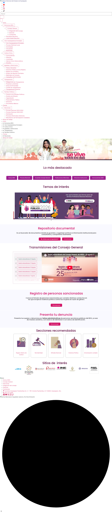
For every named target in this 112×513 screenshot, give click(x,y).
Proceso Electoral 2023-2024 (14, 110)
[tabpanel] (70, 267)
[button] (15, 205)
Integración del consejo (10, 385)
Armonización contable (90, 353)
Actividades (9, 47)
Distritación (9, 114)
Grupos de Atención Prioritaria (15, 73)
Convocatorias (10, 55)
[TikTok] (4, 11)
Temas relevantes (11, 68)
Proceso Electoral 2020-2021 (14, 112)
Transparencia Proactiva (13, 89)
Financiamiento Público (12, 100)
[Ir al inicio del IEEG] (13, 1)
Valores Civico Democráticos (14, 61)
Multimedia (9, 50)
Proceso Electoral (25, 178)
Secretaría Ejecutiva (12, 36)
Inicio (4, 22)
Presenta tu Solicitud (12, 84)
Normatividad (39, 353)
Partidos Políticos (9, 92)
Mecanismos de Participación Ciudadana (18, 117)
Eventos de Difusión (12, 96)
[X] (3, 7)
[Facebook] (4, 3)
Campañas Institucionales (13, 77)
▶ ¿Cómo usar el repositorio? (49, 239)
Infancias (8, 57)
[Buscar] (2, 17)
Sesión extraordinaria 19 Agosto (27, 263)
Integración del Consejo (16, 31)
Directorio (9, 101)
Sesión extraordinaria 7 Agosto (26, 275)
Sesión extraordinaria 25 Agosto (27, 259)
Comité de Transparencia (13, 87)
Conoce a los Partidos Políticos (15, 94)
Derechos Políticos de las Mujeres (16, 69)
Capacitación (10, 98)
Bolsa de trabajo (7, 119)
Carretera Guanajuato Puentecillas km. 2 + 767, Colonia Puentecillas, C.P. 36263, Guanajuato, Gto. (33, 391)
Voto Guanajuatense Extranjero (13, 40)
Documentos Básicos (12, 103)
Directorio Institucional (80, 178)
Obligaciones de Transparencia (15, 82)
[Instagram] (4, 9)
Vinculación (9, 48)
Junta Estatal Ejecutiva (12, 38)
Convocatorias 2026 (98, 178)
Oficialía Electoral (56, 353)
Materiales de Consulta (12, 75)
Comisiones (12, 34)
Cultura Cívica (8, 53)
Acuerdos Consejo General (42, 178)
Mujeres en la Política (12, 71)
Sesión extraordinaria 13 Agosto (27, 271)
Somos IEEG (11, 178)
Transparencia (8, 79)
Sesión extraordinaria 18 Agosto (27, 267)
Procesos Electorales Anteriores (15, 116)
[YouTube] (4, 5)
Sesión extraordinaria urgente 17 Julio (28, 280)
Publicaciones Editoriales (62, 178)
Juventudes (9, 59)
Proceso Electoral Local (13, 45)
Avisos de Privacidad (12, 85)
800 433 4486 (9, 393)
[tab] (28, 259)
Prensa (5, 105)
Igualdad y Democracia (11, 65)
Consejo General (8, 382)
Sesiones (11, 32)
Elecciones (7, 108)
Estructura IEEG (8, 25)
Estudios (8, 63)
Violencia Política (73, 353)
